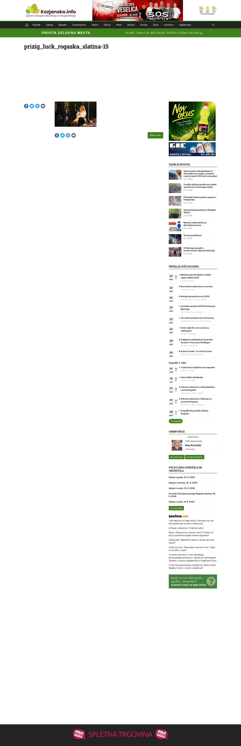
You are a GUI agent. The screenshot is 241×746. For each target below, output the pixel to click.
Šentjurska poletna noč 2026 (195, 296)
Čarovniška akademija (192, 377)
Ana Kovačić (193, 445)
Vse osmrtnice (176, 457)
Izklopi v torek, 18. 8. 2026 (181, 502)
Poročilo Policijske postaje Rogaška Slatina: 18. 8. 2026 (192, 494)
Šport (155, 24)
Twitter (32, 106)
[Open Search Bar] (213, 24)
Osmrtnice (169, 24)
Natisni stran (155, 135)
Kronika (143, 24)
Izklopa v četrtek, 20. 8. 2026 (183, 483)
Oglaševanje (185, 24)
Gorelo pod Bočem (193, 235)
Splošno (131, 24)
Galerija (49, 24)
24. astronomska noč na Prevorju (197, 318)
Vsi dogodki (175, 421)
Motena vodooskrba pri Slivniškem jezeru (195, 223)
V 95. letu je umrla (193, 441)
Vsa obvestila (176, 508)
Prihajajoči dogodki (184, 266)
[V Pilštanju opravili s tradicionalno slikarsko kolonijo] (175, 252)
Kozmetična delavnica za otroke (197, 286)
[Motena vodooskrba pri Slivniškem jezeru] (175, 226)
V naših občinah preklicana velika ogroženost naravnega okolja (200, 185)
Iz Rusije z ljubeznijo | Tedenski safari (186, 528)
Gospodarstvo (79, 24)
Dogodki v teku (177, 362)
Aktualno (63, 24)
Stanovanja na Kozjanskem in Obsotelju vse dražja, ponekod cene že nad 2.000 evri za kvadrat (200, 173)
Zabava (107, 24)
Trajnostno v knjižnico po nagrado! (198, 367)
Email (43, 106)
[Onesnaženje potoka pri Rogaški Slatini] (175, 213)
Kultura (95, 24)
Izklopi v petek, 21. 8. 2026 (182, 477)
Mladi (118, 24)
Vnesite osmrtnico (194, 457)
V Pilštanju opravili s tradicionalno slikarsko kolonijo (199, 249)
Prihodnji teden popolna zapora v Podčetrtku (200, 198)
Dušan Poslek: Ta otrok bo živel (196, 351)
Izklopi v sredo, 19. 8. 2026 (182, 488)
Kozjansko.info (27, 24)
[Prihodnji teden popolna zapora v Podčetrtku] (175, 201)
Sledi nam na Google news (37, 106)
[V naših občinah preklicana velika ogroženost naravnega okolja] (175, 188)
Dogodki (36, 24)
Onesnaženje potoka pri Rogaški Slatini (200, 211)
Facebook (26, 106)
